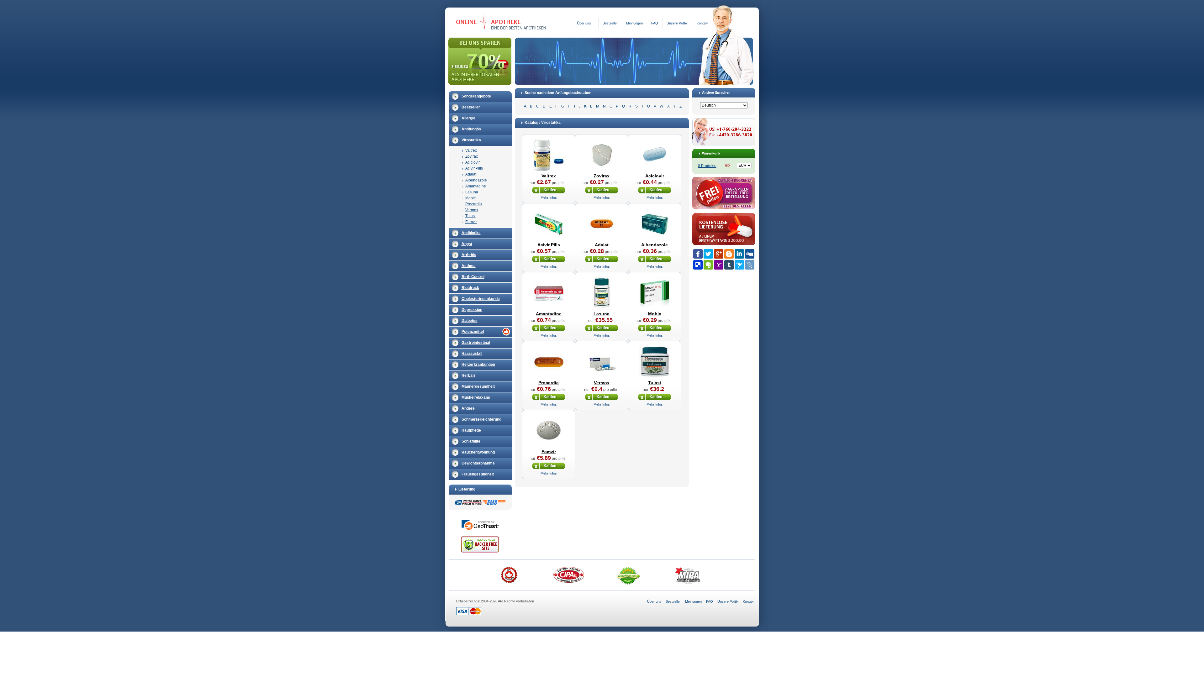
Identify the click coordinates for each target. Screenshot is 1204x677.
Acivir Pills (474, 168)
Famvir (471, 222)
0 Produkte (707, 166)
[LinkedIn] (739, 254)
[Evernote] (708, 265)
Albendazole (476, 180)
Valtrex (471, 150)
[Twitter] (708, 254)
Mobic (470, 198)
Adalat (470, 174)
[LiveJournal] (749, 265)
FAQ (654, 23)
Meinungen (634, 23)
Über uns (584, 23)
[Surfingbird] (739, 265)
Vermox (471, 210)
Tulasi (470, 216)
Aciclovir (472, 162)
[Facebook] (698, 254)
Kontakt (702, 23)
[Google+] (718, 254)
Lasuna (471, 192)
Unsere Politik (677, 23)
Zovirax (471, 156)
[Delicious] (698, 265)
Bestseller (610, 23)
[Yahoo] (718, 265)
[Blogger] (729, 254)
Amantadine (475, 186)
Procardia (473, 204)
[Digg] (749, 254)
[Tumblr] (729, 265)
